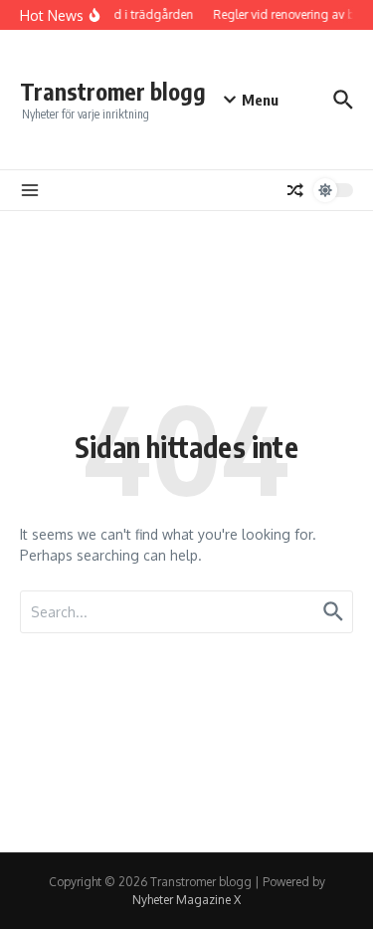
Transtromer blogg (113, 91)
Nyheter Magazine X (186, 899)
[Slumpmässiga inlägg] (295, 190)
